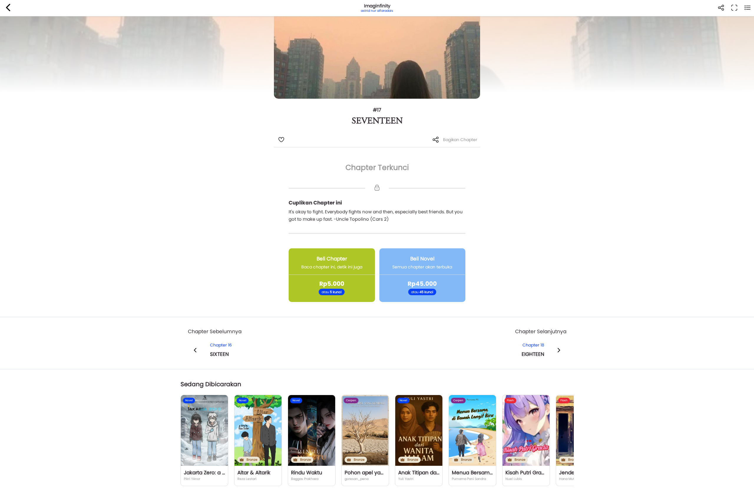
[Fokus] (734, 8)
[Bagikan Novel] (720, 8)
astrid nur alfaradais (377, 10)
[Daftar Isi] (747, 8)
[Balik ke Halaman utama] (8, 8)
